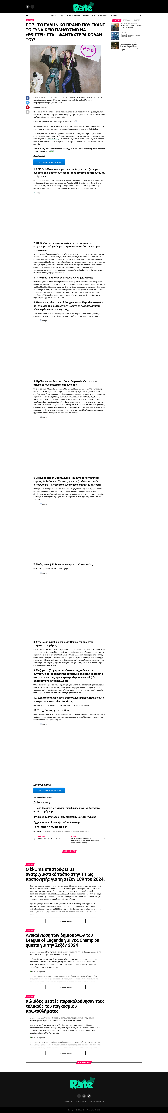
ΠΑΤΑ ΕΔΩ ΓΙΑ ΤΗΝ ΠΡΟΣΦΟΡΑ (49, 162)
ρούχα (88, 831)
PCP (38, 169)
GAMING (86, 15)
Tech (93, 15)
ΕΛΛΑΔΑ (53, 15)
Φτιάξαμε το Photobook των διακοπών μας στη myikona (64, 816)
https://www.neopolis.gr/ (54, 826)
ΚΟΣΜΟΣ (61, 15)
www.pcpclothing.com (64, 831)
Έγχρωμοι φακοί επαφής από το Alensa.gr (56, 822)
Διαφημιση (68, 1101)
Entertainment (103, 15)
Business (114, 15)
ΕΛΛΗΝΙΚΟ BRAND (79, 831)
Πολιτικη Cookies (80, 1101)
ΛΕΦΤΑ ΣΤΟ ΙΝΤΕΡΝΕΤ (74, 15)
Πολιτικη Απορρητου (96, 1101)
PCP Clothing (53, 139)
